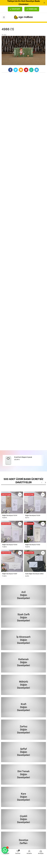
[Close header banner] (44, 2)
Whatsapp (16, 9)
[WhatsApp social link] (31, 70)
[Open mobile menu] (4, 17)
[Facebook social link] (10, 70)
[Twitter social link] (15, 70)
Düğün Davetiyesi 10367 (9, 573)
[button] (5, 850)
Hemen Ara (33, 9)
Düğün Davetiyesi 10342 (9, 544)
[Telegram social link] (36, 70)
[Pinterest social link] (26, 70)
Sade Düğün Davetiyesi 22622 (34, 573)
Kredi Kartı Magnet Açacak (23, 457)
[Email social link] (21, 70)
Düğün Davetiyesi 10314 (9, 515)
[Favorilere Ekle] (20, 495)
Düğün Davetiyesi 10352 (32, 544)
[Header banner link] (20, 2)
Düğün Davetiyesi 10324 (32, 515)
